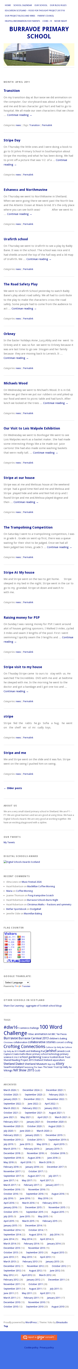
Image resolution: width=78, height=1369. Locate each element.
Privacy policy (47, 1347)
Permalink (47, 125)
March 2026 (10, 1090)
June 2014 (9, 1239)
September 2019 (57, 1139)
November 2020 (12, 1126)
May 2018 (9, 1162)
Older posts (13, 788)
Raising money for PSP (22, 617)
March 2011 (10, 1297)
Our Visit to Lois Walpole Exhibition (32, 428)
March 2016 (28, 1203)
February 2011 (31, 1297)
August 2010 (58, 1306)
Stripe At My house (19, 572)
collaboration (20, 1042)
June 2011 (9, 1293)
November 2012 (35, 1266)
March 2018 (45, 1162)
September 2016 (34, 1193)
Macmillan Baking (33, 913)
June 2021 (9, 1117)
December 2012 (12, 1266)
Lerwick (61, 1051)
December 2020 (55, 1121)
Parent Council (46, 16)
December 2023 (54, 1090)
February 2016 (50, 1203)
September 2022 (12, 1103)
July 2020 (8, 1130)
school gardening (30, 1057)
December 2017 (55, 1166)
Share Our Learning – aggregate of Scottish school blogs (33, 1005)
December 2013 (12, 1248)
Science (45, 1057)
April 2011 (45, 1293)
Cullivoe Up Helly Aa (55, 1047)
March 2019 (10, 1148)
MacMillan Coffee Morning (41, 886)
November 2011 (12, 1284)
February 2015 (50, 1221)
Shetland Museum (36, 1064)
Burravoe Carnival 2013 (34, 1038)
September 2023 (33, 1094)
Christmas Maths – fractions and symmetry (49, 904)
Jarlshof (51, 1051)
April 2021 (43, 1117)
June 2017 (9, 1180)
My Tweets (9, 842)
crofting (68, 1042)
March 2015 (28, 1221)
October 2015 (11, 1212)
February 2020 (11, 1135)
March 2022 (10, 1108)
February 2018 (11, 1166)
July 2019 (8, 1144)
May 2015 (43, 1216)
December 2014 (33, 1225)
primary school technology (46, 1054)
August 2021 (55, 1112)
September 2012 (12, 1270)
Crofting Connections (24, 1046)
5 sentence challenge (28, 1028)
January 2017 (52, 1185)
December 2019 (54, 1135)
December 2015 (33, 1207)
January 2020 (32, 1135)
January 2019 (52, 1148)
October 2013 (11, 1252)
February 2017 (31, 1185)
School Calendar (22, 5)
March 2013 (10, 1261)
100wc (31, 1034)
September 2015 (34, 1212)
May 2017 (27, 1180)
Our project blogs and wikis (20, 16)
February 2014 (31, 1243)
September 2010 (34, 1306)
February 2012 (11, 1279)
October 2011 (35, 1284)
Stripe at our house (19, 478)
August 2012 (35, 1270)
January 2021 (33, 1121)
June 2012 (55, 1270)
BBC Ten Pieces (59, 1034)
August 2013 (58, 1252)
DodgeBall (35, 909)
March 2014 (10, 1243)
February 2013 (30, 1261)
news (18, 125)
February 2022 (30, 1108)
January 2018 (32, 1166)
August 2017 (34, 1176)
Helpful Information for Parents (22, 21)
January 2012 (33, 1279)
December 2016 (12, 1189)
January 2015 (10, 1225)
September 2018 (12, 1157)
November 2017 (12, 1171)
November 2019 (12, 1139)
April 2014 (45, 1239)
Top (6, 1326)
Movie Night (60, 21)
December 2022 (32, 1099)
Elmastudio (62, 1322)
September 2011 (12, 1288)
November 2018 (35, 1153)
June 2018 (52, 1157)
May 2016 (43, 1198)
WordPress (31, 1322)
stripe (8, 716)
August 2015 (58, 1212)
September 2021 (33, 1112)
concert (60, 1042)
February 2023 (56, 1094)
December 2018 (12, 1153)
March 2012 (45, 1275)
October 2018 (58, 1153)
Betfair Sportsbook (16, 909)
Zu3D (37, 1070)
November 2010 (36, 1302)
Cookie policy (31, 1347)
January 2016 (10, 1207)
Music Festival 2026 (32, 881)
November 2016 (36, 1189)
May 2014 (27, 1239)
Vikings (8, 1070)
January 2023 (10, 1099)
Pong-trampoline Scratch (41, 895)
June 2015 (25, 1216)
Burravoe (11, 1038)
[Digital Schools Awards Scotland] (22, 862)
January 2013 (52, 1261)
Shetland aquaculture (54, 1060)
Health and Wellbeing (29, 1051)
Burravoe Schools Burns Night (42, 900)
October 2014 (35, 1230)
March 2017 (10, 1185)
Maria (9, 891)
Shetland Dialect (14, 1064)
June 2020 (25, 1130)
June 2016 (25, 1198)
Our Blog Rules (58, 5)
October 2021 (11, 1112)
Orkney (9, 334)
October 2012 (59, 1266)
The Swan (38, 1067)
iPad (43, 1051)
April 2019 (59, 1144)
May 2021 (26, 1117)
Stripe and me (15, 753)
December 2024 (31, 1090)
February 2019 (31, 1148)
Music (29, 1054)
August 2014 (35, 1234)
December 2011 (56, 1279)
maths (22, 1054)
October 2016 (11, 1193)
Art (49, 1034)
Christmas (8, 1042)
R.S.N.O (15, 1057)
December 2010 (12, 1302)
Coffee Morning (24, 891)
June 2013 (9, 1257)
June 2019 (25, 1144)
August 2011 (35, 1288)
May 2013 (27, 1257)
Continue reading (19, 115)
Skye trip (51, 1064)
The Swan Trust (51, 1067)
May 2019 (42, 1144)
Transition (12, 91)
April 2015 (9, 1221)
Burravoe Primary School (39, 33)
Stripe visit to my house (23, 667)
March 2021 (61, 1117)
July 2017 (53, 1176)
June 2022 (33, 1103)
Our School (40, 5)
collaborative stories (42, 1042)
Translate (26, 986)
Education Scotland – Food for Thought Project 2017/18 (35, 10)
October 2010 (11, 1306)
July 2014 (54, 1234)
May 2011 (27, 1293)
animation (41, 1034)
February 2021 (11, 1121)
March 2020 (43, 1130)
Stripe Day (12, 140)
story (60, 1063)
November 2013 (36, 1248)
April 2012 (27, 1275)
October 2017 (35, 1171)
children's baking (58, 1038)
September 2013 (34, 1252)
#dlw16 (11, 1027)
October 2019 (34, 1139)
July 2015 (8, 1216)
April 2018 (25, 1162)
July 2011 (54, 1288)
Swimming (28, 1067)
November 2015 (57, 1207)
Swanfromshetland (14, 1067)
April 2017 (45, 1180)
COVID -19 (47, 21)
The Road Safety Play (21, 284)
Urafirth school (16, 239)
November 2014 (12, 1230)
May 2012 (9, 1275)
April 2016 (9, 1203)
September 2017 (12, 1176)
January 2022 (51, 1108)
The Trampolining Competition (28, 527)
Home (8, 5)
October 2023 (11, 1094)
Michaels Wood (16, 383)
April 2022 (50, 1103)
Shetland (38, 1060)
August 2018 (34, 1157)
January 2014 (53, 1243)
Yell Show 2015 (23, 1070)
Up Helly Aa (65, 1067)
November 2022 (55, 1099)
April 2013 (45, 1257)
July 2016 (8, 1198)
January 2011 (53, 1297)
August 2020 (54, 1126)
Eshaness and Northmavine (25, 190)
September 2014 (12, 1234)
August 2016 (58, 1193)
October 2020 (34, 1126)
